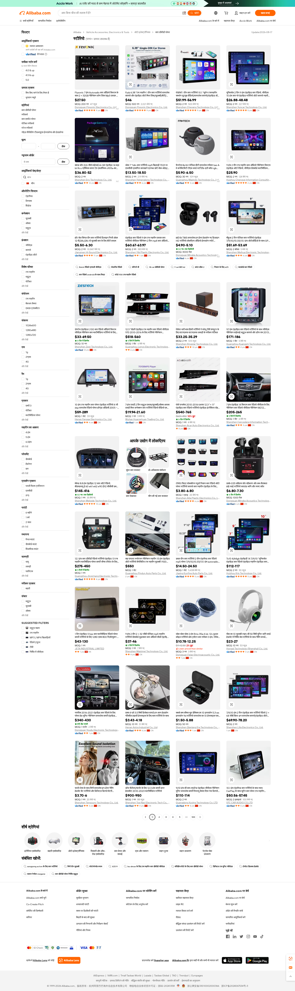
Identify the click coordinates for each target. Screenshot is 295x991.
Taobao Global (161, 975)
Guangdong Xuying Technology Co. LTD (197, 802)
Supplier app (161, 960)
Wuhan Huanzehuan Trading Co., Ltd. (144, 419)
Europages (197, 975)
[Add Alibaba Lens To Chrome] (69, 960)
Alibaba (77, 32)
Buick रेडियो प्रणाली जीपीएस (90, 267)
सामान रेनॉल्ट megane (36, 874)
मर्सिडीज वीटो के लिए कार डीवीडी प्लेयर (189, 866)
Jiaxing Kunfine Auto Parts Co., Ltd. (194, 573)
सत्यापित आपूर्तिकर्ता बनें (235, 917)
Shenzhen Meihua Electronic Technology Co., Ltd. (248, 252)
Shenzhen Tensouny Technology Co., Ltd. (96, 802)
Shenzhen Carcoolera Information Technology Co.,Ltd (248, 422)
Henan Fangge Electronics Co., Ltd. (93, 419)
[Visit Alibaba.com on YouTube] (255, 936)
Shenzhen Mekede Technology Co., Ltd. (96, 500)
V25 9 (114, 866)
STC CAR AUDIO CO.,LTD (239, 802)
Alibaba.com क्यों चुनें (36, 897)
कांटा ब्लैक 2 (199, 267)
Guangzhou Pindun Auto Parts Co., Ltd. (145, 573)
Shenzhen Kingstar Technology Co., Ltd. (197, 344)
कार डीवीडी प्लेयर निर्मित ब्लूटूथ (66, 874)
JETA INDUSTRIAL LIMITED (89, 648)
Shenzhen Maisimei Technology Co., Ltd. (146, 651)
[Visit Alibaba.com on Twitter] (241, 936)
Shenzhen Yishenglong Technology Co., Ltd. (147, 179)
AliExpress (98, 975)
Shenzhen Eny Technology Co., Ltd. (93, 179)
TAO (174, 975)
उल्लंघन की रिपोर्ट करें (185, 930)
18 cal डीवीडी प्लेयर (156, 267)
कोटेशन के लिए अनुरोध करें (137, 904)
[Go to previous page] (145, 817)
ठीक (63, 146)
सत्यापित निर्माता (132, 897)
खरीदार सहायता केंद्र (184, 897)
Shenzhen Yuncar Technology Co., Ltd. (246, 107)
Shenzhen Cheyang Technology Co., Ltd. (197, 107)
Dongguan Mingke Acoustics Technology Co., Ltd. (198, 255)
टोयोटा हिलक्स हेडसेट (251, 866)
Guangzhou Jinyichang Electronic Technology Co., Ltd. (97, 576)
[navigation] (45, 425)
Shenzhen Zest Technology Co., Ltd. (94, 346)
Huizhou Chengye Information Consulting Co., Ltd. (248, 179)
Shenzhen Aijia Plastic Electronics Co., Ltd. (198, 498)
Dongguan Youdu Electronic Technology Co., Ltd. (97, 730)
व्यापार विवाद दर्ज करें (184, 910)
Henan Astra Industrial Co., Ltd (141, 727)
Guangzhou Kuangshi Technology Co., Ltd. (248, 344)
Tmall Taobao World (131, 975)
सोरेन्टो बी (135, 267)
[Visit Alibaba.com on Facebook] (228, 936)
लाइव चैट (180, 904)
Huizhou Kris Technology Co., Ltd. (244, 573)
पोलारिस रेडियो (116, 267)
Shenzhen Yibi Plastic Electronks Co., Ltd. (147, 252)
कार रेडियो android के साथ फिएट (92, 274)
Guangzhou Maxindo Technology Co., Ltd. (197, 179)
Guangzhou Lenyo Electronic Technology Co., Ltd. (147, 346)
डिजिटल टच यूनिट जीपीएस (223, 866)
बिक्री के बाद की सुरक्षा (85, 917)
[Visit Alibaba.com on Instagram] (248, 936)
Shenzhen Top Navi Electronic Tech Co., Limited (147, 802)
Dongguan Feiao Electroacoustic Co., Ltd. (198, 654)
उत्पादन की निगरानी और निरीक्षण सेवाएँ (92, 923)
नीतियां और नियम (83, 930)
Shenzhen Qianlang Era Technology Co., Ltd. (198, 727)
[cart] (226, 13)
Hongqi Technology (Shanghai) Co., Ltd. (247, 648)
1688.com (112, 975)
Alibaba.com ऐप (180, 960)
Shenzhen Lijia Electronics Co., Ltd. (244, 727)
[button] (184, 13)
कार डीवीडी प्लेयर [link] (162, 32)
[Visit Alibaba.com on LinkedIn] (235, 936)
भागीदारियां (230, 923)
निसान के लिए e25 (221, 267)
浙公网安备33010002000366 (203, 986)
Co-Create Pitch (35, 904)
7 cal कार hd (179, 267)
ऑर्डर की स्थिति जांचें (234, 910)
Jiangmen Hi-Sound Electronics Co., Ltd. (96, 252)
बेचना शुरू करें (231, 904)
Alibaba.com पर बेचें (235, 897)
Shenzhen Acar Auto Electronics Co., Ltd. (197, 425)
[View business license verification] (178, 986)
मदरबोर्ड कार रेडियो (245, 267)
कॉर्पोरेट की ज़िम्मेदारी (34, 910)
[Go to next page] (200, 817)
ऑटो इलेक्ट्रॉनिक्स (142, 32)
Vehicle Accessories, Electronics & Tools (107, 32)
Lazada (147, 975)
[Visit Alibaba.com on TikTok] (262, 936)
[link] (290, 958)
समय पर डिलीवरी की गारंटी (87, 910)
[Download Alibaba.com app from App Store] (232, 960)
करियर (29, 917)
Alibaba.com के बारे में (36, 890)
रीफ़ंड (178, 917)
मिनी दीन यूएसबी (73, 866)
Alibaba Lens (40, 960)
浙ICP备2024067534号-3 (234, 986)
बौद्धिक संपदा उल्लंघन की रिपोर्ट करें (190, 923)
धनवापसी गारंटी (82, 904)
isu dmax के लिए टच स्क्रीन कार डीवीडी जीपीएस (146, 866)
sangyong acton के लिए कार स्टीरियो (42, 866)
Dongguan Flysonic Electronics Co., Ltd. (96, 107)
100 (193, 817)
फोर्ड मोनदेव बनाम (95, 866)
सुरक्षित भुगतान (82, 897)
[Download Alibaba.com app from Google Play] (257, 960)
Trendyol (183, 975)
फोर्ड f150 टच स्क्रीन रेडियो (125, 274)
